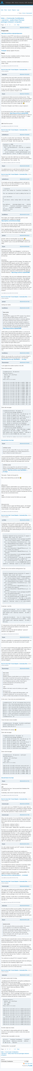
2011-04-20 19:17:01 (24, 781)
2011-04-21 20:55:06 (24, 803)
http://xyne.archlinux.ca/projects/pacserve (11, 33)
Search (9, 10)
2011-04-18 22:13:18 (24, 214)
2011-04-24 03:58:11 (24, 886)
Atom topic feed (28, 1063)
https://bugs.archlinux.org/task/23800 (19, 113)
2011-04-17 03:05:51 (24, 94)
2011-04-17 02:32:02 (24, 74)
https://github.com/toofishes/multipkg (10, 220)
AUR (26, 2)
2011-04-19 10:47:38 (24, 301)
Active (23, 13)
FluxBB (30, 1065)
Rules (5, 10)
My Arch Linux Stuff (5, 69)
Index (2, 10)
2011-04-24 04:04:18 (24, 905)
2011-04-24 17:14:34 (24, 975)
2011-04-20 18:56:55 (24, 668)
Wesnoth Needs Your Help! (7, 440)
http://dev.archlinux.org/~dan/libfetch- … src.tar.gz (13, 359)
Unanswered (29, 13)
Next (18, 24)
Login (18, 10)
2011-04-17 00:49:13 (24, 27)
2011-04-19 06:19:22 (24, 235)
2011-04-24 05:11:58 (24, 919)
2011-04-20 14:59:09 (24, 520)
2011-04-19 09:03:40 (24, 246)
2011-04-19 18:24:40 (24, 443)
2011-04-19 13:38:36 (24, 353)
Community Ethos (23, 69)
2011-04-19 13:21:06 (24, 308)
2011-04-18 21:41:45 (24, 179)
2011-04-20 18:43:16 (24, 637)
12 (15, 24)
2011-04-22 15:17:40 (24, 814)
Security (21, 2)
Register (14, 10)
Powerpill (3, 50)
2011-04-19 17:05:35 (24, 362)
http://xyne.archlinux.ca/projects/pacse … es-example (14, 875)
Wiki (13, 2)
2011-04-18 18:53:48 (24, 166)
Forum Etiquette (15, 69)
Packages (8, 2)
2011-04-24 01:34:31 (24, 844)
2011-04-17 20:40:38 (24, 134)
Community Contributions (15, 18)
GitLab (17, 2)
